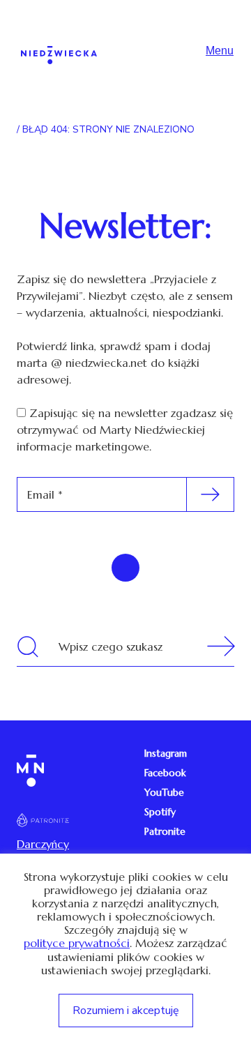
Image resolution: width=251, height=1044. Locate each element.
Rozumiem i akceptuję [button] (126, 1010)
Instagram (165, 753)
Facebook (165, 772)
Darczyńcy (43, 844)
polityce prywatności (77, 943)
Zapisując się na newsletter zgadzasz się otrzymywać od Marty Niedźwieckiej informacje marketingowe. (125, 429)
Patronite (164, 831)
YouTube (164, 792)
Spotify (160, 811)
